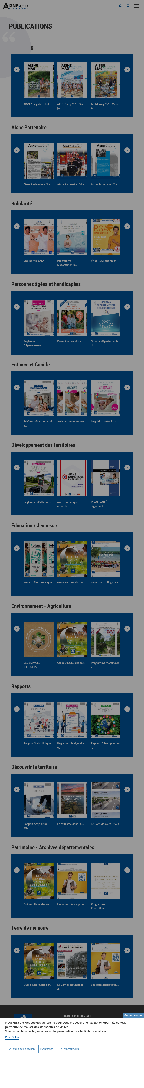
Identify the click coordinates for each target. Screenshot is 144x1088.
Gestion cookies (133, 1015)
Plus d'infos (12, 1037)
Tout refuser (69, 1048)
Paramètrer (46, 1049)
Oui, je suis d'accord (22, 1048)
